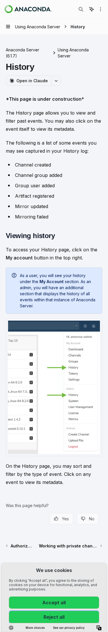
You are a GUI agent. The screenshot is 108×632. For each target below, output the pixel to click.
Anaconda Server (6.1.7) (22, 52)
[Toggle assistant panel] (91, 9)
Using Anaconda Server (73, 52)
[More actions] (100, 9)
